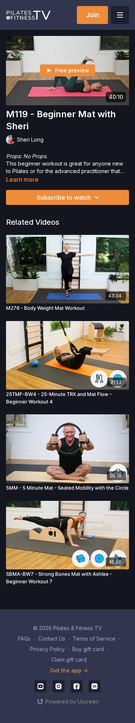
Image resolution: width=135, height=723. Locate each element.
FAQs (24, 638)
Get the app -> (69, 670)
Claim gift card (69, 659)
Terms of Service (94, 638)
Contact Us (51, 638)
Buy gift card (88, 649)
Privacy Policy (47, 649)
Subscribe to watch (64, 197)
